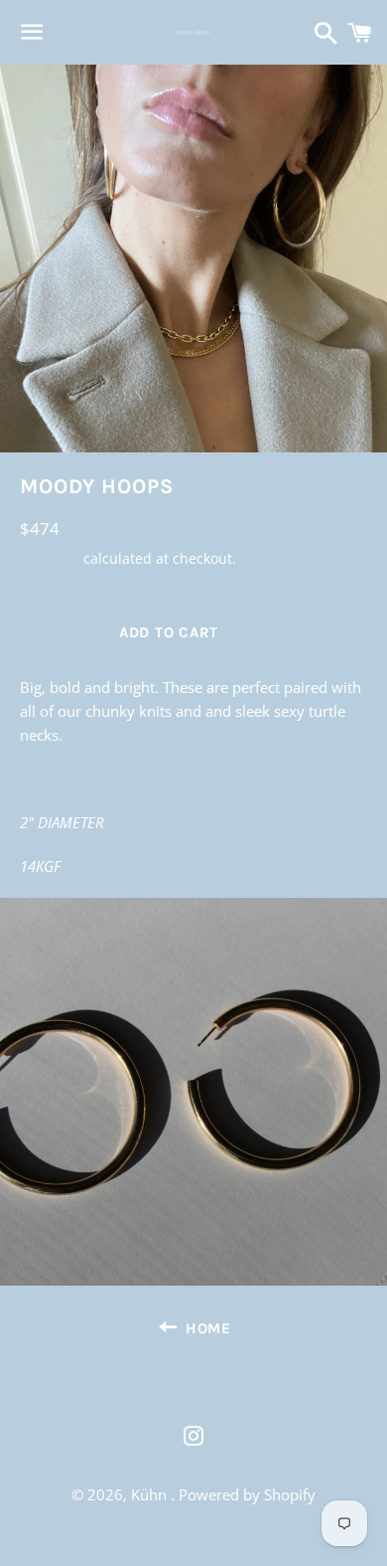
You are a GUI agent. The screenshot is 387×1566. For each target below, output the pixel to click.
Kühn (151, 1494)
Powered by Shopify (247, 1494)
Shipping (49, 558)
